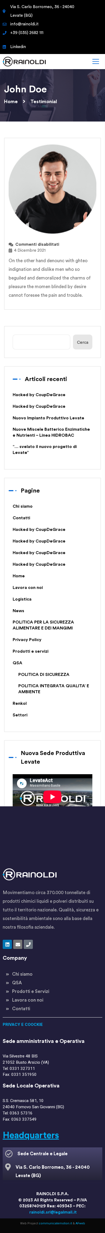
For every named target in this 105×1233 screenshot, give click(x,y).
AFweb (80, 1223)
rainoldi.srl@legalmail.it (53, 1212)
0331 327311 (22, 1068)
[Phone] (28, 944)
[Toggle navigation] (95, 61)
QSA (17, 663)
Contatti (21, 518)
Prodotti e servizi (30, 651)
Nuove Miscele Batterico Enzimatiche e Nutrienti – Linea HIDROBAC (51, 432)
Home (19, 576)
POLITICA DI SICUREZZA (43, 674)
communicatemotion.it (55, 1223)
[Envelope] (17, 944)
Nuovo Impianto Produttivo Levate (48, 418)
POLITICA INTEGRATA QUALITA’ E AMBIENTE (53, 689)
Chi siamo (23, 506)
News (18, 611)
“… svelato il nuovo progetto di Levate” (45, 449)
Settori (20, 715)
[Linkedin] (7, 944)
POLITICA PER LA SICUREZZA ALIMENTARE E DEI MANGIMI (43, 625)
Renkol (20, 703)
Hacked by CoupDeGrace (39, 395)
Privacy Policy (27, 640)
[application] (52, 796)
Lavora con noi (28, 587)
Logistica (22, 599)
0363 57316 (21, 1113)
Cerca (82, 343)
